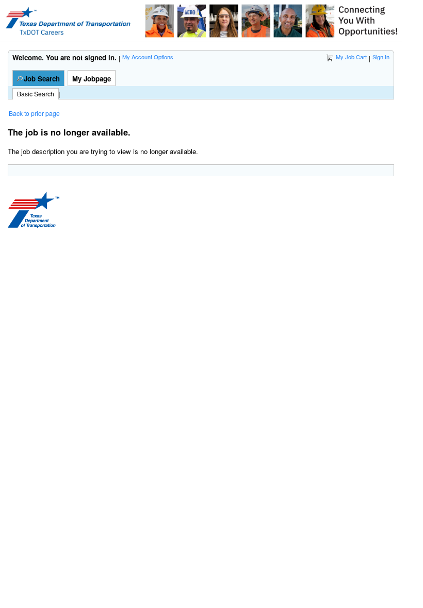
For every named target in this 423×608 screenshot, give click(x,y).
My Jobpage (91, 78)
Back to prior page (34, 113)
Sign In (380, 57)
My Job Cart (351, 57)
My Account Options (147, 57)
